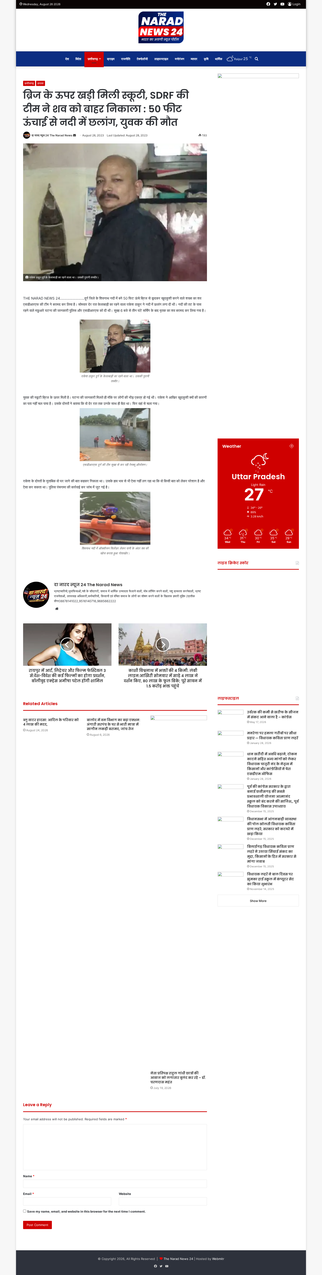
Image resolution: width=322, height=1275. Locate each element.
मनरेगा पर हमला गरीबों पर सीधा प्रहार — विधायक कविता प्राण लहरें (272, 735)
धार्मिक (218, 59)
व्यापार (194, 59)
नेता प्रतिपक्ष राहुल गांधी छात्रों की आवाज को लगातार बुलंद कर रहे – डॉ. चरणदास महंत (178, 1077)
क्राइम (111, 59)
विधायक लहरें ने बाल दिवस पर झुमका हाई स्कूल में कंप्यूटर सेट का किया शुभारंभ (270, 879)
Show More (258, 901)
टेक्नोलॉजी (142, 59)
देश (67, 59)
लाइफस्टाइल (161, 59)
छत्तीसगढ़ (93, 59)
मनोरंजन (179, 59)
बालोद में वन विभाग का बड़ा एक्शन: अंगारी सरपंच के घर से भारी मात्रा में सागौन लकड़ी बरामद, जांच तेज (113, 724)
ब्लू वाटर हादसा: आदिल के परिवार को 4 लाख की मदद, (51, 722)
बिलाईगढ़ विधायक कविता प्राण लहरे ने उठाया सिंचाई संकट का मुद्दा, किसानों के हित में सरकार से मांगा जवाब (271, 854)
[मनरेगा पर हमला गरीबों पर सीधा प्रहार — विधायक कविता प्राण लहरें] (231, 739)
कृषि (206, 59)
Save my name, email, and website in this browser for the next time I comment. (86, 1211)
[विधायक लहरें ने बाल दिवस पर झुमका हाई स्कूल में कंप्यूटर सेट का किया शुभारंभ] (231, 880)
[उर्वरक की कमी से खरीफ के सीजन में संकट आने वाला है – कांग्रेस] (231, 718)
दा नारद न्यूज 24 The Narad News (52, 135)
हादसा (40, 83)
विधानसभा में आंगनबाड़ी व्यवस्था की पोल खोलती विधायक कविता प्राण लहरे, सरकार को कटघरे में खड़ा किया (272, 826)
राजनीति (125, 59)
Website (125, 1194)
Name (28, 1176)
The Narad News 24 (178, 1259)
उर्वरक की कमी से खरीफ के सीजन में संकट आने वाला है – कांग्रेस (272, 714)
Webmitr (218, 1259)
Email (28, 1194)
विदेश (78, 59)
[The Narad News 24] (161, 27)
